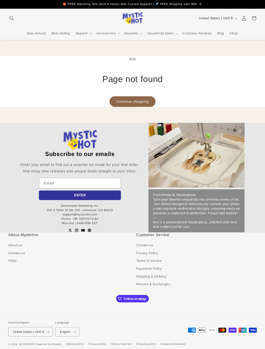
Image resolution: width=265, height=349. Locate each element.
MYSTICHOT (27, 344)
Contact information (173, 344)
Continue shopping (132, 101)
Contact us (16, 253)
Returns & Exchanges (153, 284)
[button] (12, 18)
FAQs (12, 260)
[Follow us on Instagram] (77, 230)
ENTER (80, 195)
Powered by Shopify (48, 344)
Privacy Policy (147, 253)
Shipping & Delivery (151, 276)
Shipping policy (146, 344)
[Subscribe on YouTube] (83, 230)
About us (15, 245)
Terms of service (149, 260)
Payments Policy (149, 268)
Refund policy (75, 344)
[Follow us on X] (70, 230)
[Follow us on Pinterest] (89, 230)
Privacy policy (97, 344)
